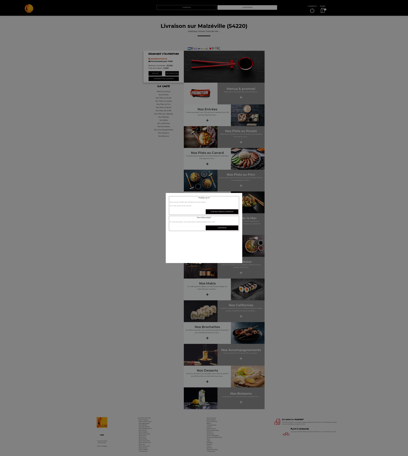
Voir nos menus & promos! (222, 212)
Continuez (222, 228)
